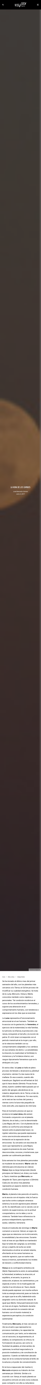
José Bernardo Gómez (20, 491)
